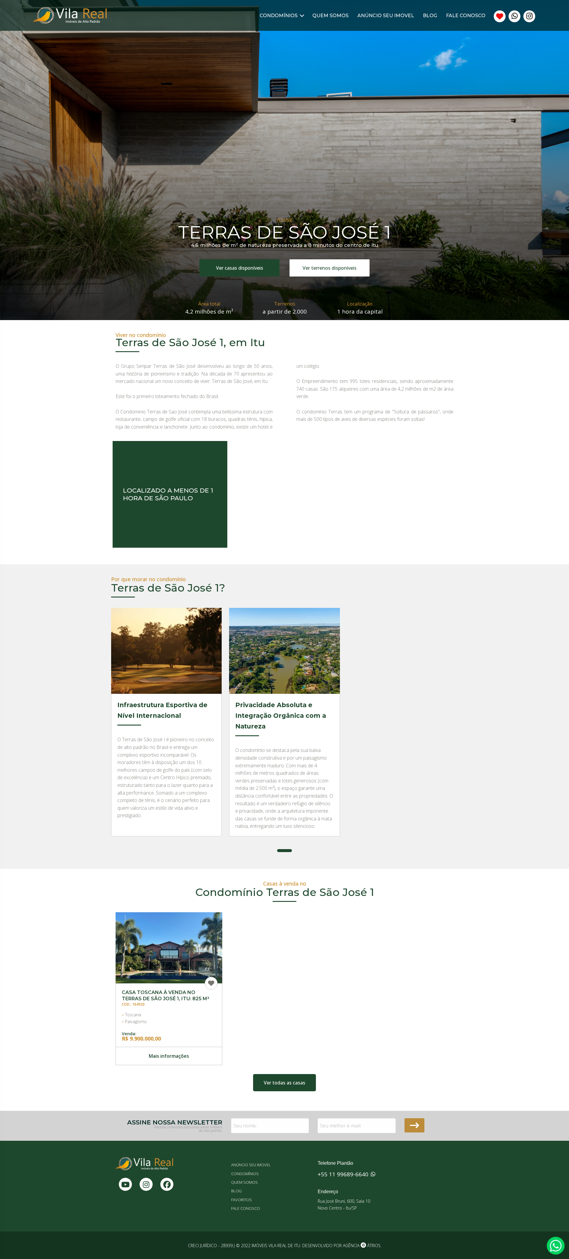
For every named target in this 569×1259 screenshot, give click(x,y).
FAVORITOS (241, 1199)
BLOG (430, 15)
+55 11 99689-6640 (344, 1174)
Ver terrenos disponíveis (330, 268)
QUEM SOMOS (330, 15)
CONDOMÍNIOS (279, 15)
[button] (284, 850)
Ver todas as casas (284, 1082)
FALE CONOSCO (465, 15)
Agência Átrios (362, 1245)
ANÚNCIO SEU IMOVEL (385, 15)
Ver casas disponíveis (239, 268)
